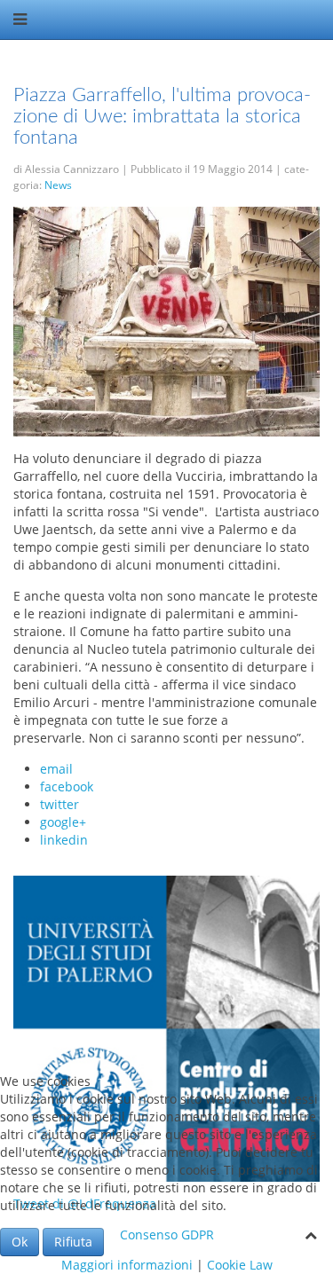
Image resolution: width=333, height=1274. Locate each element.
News (58, 185)
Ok (20, 1241)
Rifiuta (73, 1241)
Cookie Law (240, 1264)
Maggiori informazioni (127, 1264)
